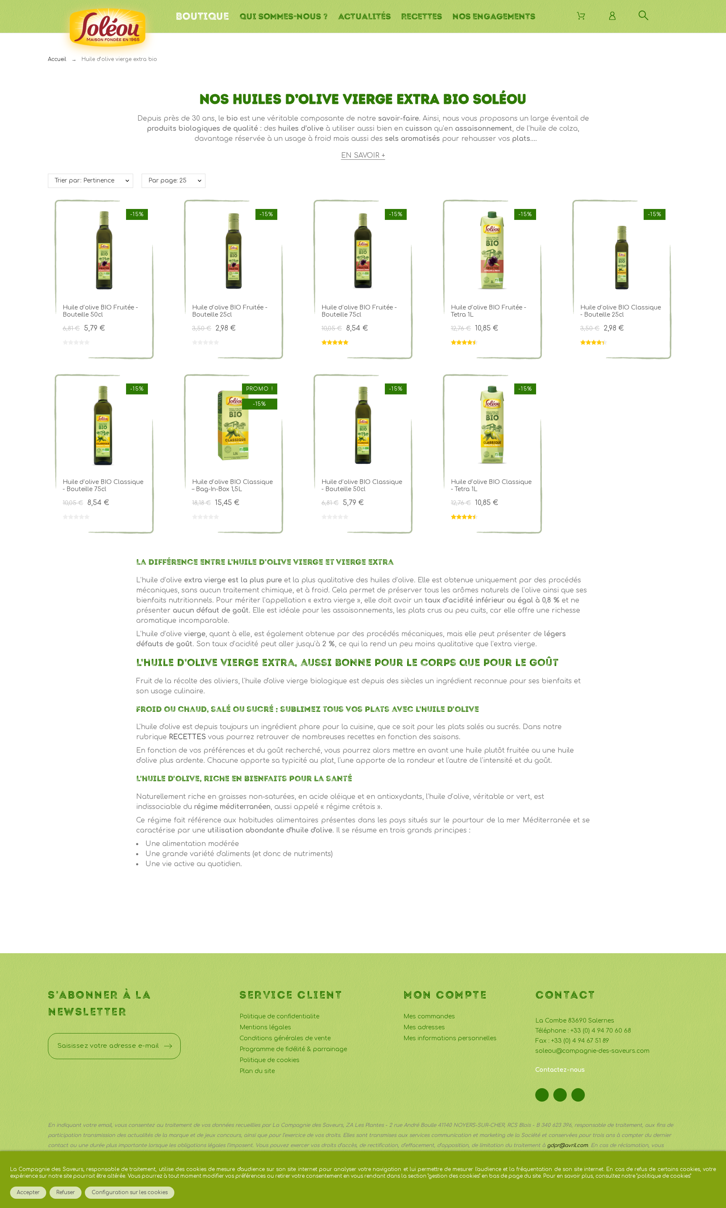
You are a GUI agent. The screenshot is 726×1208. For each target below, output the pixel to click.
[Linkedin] (578, 1095)
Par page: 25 (167, 180)
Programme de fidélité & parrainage (293, 1049)
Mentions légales (265, 1027)
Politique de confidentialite (279, 1016)
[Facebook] (542, 1095)
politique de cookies (663, 1176)
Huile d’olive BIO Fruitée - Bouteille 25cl (229, 311)
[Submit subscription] (168, 1046)
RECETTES (187, 737)
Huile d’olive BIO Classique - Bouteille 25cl (620, 311)
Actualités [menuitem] (364, 16)
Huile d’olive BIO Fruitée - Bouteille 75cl (359, 311)
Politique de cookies (269, 1060)
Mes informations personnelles (450, 1038)
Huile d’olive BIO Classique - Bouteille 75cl (103, 485)
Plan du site (257, 1071)
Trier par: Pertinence (84, 180)
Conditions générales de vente (285, 1038)
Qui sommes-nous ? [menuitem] (283, 16)
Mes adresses (424, 1027)
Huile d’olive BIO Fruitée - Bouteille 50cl (100, 311)
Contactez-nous (560, 1070)
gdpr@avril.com (567, 1145)
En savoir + (363, 155)
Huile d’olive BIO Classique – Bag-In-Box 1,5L (232, 485)
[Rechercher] (643, 15)
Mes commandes (429, 1016)
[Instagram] (560, 1095)
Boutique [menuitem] (202, 16)
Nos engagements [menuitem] (493, 16)
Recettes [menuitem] (421, 16)
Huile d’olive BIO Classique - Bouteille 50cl (361, 485)
